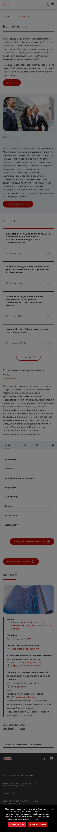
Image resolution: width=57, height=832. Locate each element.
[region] (28, 818)
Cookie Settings (16, 824)
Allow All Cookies (37, 824)
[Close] (53, 809)
